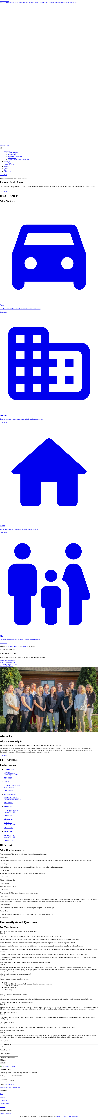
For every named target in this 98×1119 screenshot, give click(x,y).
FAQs (5, 168)
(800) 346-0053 (9, 1084)
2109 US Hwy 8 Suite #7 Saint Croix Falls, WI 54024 (12, 798)
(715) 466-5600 (8, 840)
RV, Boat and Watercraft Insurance (18, 159)
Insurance (7, 151)
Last (24, 1047)
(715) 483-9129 (8, 803)
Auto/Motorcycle (13, 153)
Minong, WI (8, 831)
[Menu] (1, 148)
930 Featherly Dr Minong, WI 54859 (10, 836)
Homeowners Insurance (15, 156)
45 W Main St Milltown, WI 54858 (10, 823)
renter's (10, 646)
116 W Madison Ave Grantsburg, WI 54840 (11, 774)
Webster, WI (8, 806)
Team (9, 163)
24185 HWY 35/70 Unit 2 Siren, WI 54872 (12, 786)
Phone (5, 1050)
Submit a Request (5, 1113)
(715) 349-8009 (8, 790)
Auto (1, 1094)
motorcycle (16, 646)
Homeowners (4, 1100)
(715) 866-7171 (8, 815)
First (3, 1047)
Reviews (6, 166)
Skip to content (4, 1)
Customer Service (9, 165)
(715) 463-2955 (8, 778)
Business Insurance (13, 154)
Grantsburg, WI (9, 769)
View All (2, 1107)
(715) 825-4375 (8, 828)
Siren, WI (7, 781)
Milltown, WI (8, 819)
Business (2, 1097)
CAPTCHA (3, 1061)
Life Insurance (12, 158)
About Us (7, 161)
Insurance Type (8, 1057)
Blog (5, 170)
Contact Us (7, 171)
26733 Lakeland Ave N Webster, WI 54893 (11, 811)
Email (5, 1053)
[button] (49, 932)
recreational (24, 646)
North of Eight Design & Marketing (67, 1116)
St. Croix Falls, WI (10, 794)
